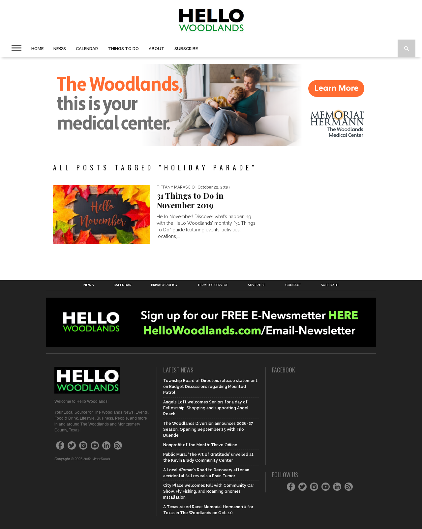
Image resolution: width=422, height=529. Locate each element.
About (157, 48)
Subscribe (186, 48)
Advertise (256, 285)
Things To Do (123, 48)
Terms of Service (212, 285)
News (59, 48)
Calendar (87, 48)
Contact (293, 285)
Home (37, 48)
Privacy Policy (164, 285)
